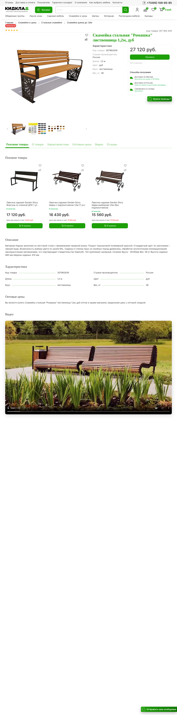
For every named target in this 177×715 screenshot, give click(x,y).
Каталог (46, 10)
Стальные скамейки (51, 22)
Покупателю (43, 2)
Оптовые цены (81, 144)
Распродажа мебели (129, 16)
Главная (9, 22)
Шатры (95, 16)
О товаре (38, 144)
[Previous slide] (9, 74)
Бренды (149, 16)
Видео (99, 144)
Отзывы (9, 2)
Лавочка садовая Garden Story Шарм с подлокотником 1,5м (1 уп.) (67, 203)
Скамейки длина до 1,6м (79, 22)
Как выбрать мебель (99, 2)
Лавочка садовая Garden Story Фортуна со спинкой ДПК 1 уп (22, 203)
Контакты (117, 2)
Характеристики (58, 144)
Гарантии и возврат (62, 2)
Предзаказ (149, 57)
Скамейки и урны (78, 16)
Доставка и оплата (25, 2)
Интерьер (109, 16)
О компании (81, 2)
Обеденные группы (14, 16)
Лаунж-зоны (36, 16)
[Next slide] (84, 74)
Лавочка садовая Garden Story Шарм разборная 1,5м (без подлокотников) (107, 205)
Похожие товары (17, 144)
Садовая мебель (55, 16)
